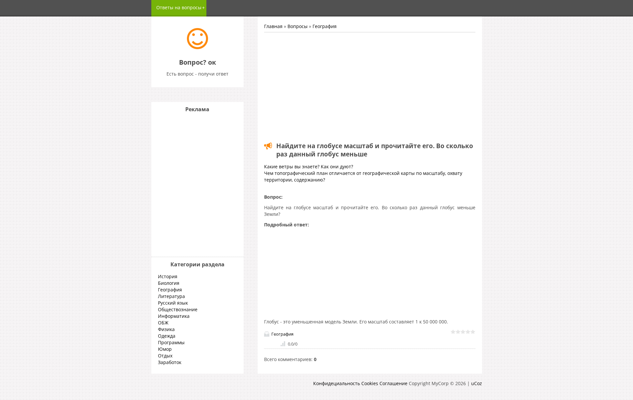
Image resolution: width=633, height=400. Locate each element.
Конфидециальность (336, 383)
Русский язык (173, 303)
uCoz (476, 383)
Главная (273, 26)
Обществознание (177, 309)
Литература (171, 296)
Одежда (166, 336)
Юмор (165, 349)
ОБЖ (163, 322)
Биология (168, 283)
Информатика (174, 316)
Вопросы (297, 26)
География (325, 26)
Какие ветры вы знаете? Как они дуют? (308, 166)
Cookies (369, 383)
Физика (166, 329)
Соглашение (393, 383)
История (167, 276)
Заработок (169, 362)
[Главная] (197, 47)
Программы (171, 342)
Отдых (165, 355)
